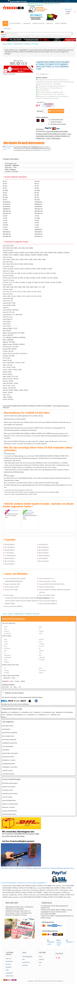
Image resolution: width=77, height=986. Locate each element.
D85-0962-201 (39, 213)
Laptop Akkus (6, 636)
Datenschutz (10, 976)
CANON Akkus (18, 44)
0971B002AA (6, 202)
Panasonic (7, 657)
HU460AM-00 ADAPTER (9, 743)
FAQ (23, 959)
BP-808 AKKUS (9, 550)
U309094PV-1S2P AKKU (9, 767)
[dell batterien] (4, 702)
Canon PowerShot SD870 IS (48, 601)
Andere (4, 681)
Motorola (42, 670)
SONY (5, 660)
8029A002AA (6, 232)
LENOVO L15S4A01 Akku (10, 804)
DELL (5, 646)
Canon (22, 681)
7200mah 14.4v (55, 715)
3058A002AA (38, 204)
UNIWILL (7, 662)
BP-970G (37, 199)
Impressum (9, 973)
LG (5, 653)
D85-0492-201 (7, 234)
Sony (40, 633)
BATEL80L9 (11, 37)
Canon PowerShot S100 (12, 584)
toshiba (4, 704)
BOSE (12, 681)
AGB (7, 970)
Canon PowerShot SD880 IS (48, 603)
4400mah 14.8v (50, 712)
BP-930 (37, 188)
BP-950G (5, 197)
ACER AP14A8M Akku (9, 800)
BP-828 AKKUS (9, 544)
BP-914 (5, 183)
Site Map (25, 965)
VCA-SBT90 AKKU (7, 746)
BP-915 (37, 183)
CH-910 (37, 227)
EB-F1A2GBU (53, 37)
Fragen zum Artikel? (56, 121)
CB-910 (5, 222)
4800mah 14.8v (61, 712)
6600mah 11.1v (33, 715)
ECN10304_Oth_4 (44, 74)
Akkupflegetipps (27, 956)
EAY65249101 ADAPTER (9, 733)
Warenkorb (68, 9)
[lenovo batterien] (17, 702)
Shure (17, 681)
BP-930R (37, 190)
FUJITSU (41, 646)
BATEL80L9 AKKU (7, 726)
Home (5, 23)
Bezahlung (59, 1)
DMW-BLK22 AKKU (8, 757)
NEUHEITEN (26, 23)
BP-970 (37, 197)
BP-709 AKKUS (44, 547)
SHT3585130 (45, 37)
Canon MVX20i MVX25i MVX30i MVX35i (51, 584)
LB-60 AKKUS (43, 544)
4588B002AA (6, 209)
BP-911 (5, 181)
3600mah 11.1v (6, 712)
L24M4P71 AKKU (7, 770)
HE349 (60, 37)
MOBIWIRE (7, 655)
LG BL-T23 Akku (7, 797)
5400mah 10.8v (11, 715)
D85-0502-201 (39, 234)
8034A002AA (38, 232)
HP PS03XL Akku (7, 790)
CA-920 (5, 218)
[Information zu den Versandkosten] (21, 838)
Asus (40, 627)
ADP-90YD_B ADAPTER (9, 739)
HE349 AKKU (6, 729)
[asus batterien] (11, 702)
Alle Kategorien (14, 23)
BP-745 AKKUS (9, 547)
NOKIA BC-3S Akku (8, 807)
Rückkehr (52, 1)
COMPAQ (41, 644)
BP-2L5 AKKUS (44, 561)
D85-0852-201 (7, 211)
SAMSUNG (42, 657)
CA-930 (5, 220)
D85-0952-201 (7, 213)
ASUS (40, 641)
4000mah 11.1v (17, 712)
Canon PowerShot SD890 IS (14, 606)
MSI (40, 653)
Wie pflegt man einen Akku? (58, 124)
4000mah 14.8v (27, 712)
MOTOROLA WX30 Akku (10, 783)
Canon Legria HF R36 (12, 587)
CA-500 (37, 225)
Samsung (6, 678)
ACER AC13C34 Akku (8, 787)
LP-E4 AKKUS (9, 553)
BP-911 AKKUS (43, 553)
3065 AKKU (5, 750)
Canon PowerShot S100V (47, 595)
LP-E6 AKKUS (43, 558)
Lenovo (41, 631)
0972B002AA (38, 202)
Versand (66, 1)
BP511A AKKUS (10, 558)
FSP (19, 687)
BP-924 (5, 186)
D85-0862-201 (39, 211)
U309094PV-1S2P (29, 37)
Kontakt (24, 1)
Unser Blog (7, 28)
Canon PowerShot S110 (46, 598)
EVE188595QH (66, 37)
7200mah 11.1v (44, 715)
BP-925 (37, 186)
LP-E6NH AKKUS (10, 555)
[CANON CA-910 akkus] (18, 61)
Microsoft (7, 633)
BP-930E (5, 190)
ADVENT (41, 639)
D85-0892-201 (39, 236)
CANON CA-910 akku (31, 44)
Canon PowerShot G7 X (46, 578)
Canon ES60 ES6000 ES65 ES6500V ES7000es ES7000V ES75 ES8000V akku (53, 136)
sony (15, 704)
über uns (46, 1)
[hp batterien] (36, 702)
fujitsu (10, 704)
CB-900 (37, 220)
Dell (5, 629)
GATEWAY (7, 648)
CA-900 (5, 216)
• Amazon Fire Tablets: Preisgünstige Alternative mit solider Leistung (20, 494)
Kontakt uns (26, 962)
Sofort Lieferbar (60, 23)
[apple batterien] (30, 702)
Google (6, 631)
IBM (5, 651)
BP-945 (37, 193)
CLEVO (6, 644)
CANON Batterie (55, 138)
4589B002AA (38, 229)
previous (41, 944)
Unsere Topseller (38, 23)
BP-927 (5, 188)
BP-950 (5, 195)
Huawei (6, 673)
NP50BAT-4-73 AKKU (8, 760)
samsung (25, 704)
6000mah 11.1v (22, 715)
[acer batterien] (23, 702)
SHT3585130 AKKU (8, 774)
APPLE (6, 641)
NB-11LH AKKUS (44, 555)
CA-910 (48, 138)
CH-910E (5, 229)
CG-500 (5, 227)
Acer (5, 627)
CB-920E (5, 225)
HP (40, 629)
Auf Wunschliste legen (57, 119)
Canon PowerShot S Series (47, 581)
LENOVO (41, 651)
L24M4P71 (38, 37)
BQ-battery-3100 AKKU (10, 753)
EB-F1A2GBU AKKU (8, 736)
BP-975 (5, 199)
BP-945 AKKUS (44, 550)
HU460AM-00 (19, 37)
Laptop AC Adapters (8, 623)
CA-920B (37, 218)
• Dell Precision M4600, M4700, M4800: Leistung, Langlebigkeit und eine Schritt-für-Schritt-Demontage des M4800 (31, 492)
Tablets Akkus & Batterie (10, 675)
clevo (20, 704)
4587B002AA (38, 206)
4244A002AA (6, 206)
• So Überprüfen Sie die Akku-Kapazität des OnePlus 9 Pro (18, 490)
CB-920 (37, 222)
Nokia (41, 673)
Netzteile (5, 687)
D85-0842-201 (39, 209)
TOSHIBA (41, 660)
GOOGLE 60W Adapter (9, 811)
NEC (40, 655)
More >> (4, 717)
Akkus (10, 44)
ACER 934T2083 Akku (9, 814)
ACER (5, 639)
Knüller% (49, 23)
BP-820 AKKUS (9, 564)
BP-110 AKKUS (9, 561)
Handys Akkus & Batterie (10, 665)
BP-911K (37, 181)
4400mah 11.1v (39, 712)
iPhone (6, 670)
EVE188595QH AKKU (8, 764)
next (73, 944)
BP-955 (37, 195)
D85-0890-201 (7, 236)
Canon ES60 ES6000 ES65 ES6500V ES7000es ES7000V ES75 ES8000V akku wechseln (52, 133)
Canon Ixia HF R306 (11, 589)
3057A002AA (6, 204)
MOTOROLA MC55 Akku (10, 793)
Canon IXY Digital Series (46, 587)
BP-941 (5, 193)
